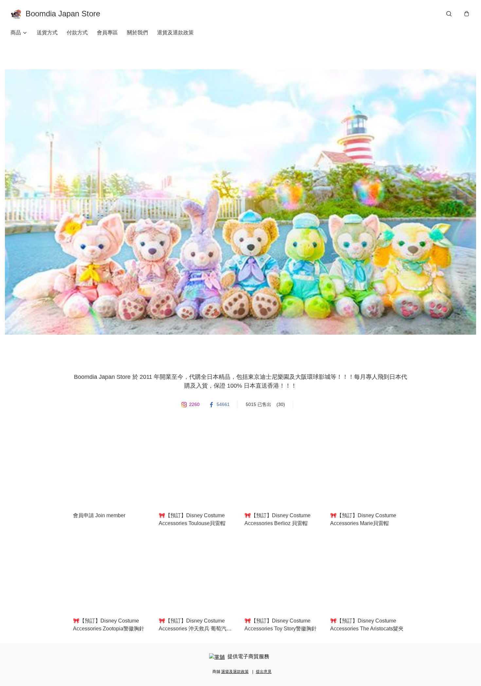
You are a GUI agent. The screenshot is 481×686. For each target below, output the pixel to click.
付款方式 (77, 32)
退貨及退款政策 (175, 32)
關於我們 (137, 32)
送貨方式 (47, 32)
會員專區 (107, 32)
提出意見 (264, 671)
